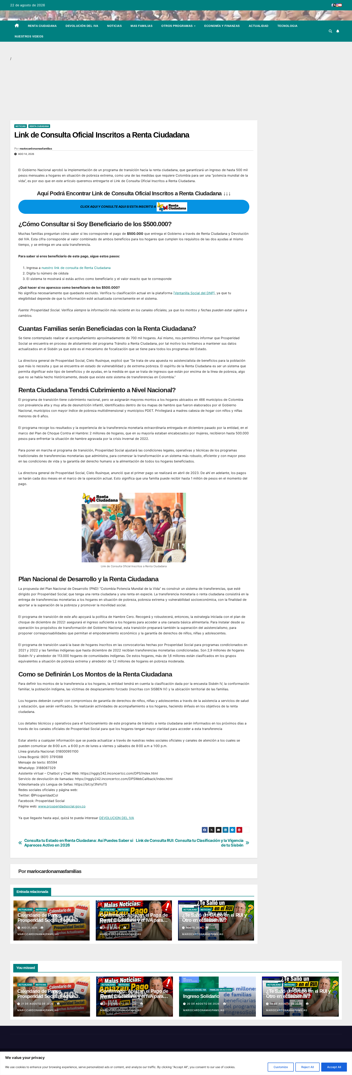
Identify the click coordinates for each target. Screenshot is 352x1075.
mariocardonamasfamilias (36, 148)
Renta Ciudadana (42, 25)
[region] (176, 1063)
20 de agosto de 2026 (121, 1003)
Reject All (307, 1067)
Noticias (114, 25)
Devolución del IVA (82, 25)
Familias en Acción (220, 990)
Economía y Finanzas (222, 25)
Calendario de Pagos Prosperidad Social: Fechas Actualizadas (46, 920)
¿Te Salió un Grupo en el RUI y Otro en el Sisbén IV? (214, 917)
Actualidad (258, 25)
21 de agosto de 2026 (37, 1003)
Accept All (334, 1067)
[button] (330, 31)
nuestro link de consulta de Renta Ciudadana (76, 268)
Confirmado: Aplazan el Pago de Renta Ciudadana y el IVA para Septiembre (134, 920)
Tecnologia (287, 25)
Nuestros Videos (29, 36)
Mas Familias (141, 25)
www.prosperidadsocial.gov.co (62, 806)
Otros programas (177, 25)
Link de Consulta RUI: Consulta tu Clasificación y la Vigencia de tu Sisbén (189, 843)
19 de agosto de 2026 (286, 1003)
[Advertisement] (132, 90)
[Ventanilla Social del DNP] (194, 293)
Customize (281, 1067)
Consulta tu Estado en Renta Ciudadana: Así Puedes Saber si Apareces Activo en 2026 (78, 843)
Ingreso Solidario (201, 996)
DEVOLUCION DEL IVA (116, 818)
